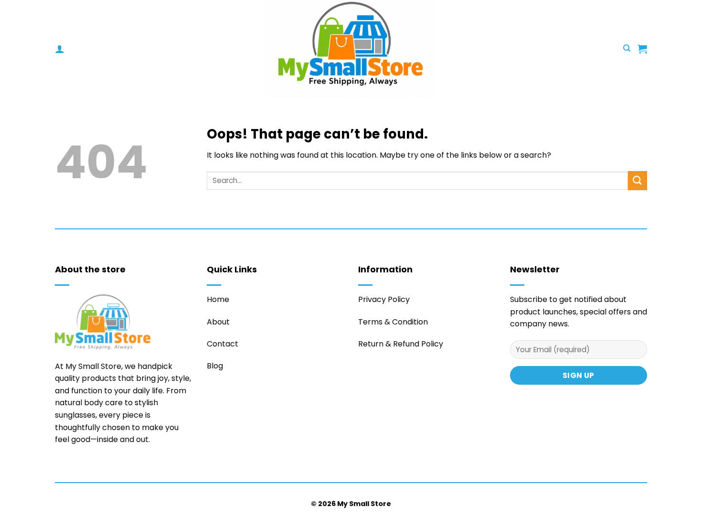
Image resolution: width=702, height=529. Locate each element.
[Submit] (637, 180)
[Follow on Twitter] (60, 468)
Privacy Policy (384, 299)
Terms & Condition (393, 321)
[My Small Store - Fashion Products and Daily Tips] (351, 48)
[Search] (626, 48)
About (218, 321)
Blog (215, 365)
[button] (59, 48)
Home (218, 299)
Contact (222, 343)
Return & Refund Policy (400, 343)
